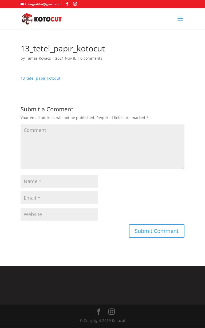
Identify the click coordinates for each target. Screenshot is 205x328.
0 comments (91, 58)
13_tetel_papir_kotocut (40, 78)
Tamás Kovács (38, 58)
